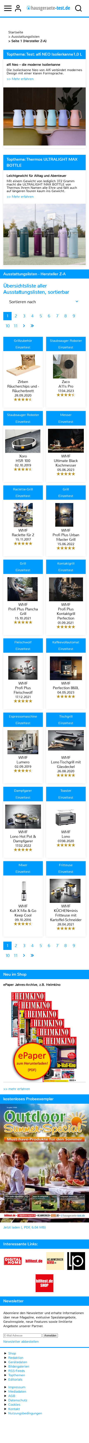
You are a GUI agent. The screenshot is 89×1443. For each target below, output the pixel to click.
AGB (11, 1396)
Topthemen (16, 1375)
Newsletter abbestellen (21, 1341)
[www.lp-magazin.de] (76, 1269)
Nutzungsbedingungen (25, 1413)
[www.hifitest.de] (34, 1269)
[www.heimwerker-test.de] (55, 1269)
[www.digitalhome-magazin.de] (13, 1269)
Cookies (14, 1404)
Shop (12, 1353)
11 (16, 326)
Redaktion (15, 1358)
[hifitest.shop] (44, 1291)
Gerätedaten (17, 1362)
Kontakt (14, 1409)
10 (7, 326)
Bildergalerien (18, 1366)
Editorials (15, 1379)
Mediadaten (17, 1391)
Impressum (16, 1387)
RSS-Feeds (16, 1371)
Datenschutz (17, 1400)
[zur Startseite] (48, 8)
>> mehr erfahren (16, 1089)
